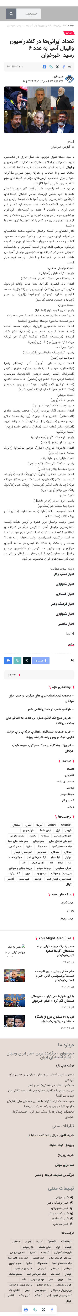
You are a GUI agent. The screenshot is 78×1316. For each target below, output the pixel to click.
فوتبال (68, 857)
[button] (51, 66)
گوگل (69, 884)
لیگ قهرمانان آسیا (36, 857)
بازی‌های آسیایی (63, 836)
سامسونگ (42, 847)
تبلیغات (45, 836)
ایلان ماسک (44, 830)
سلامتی (70, 788)
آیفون (28, 825)
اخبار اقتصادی (65, 594)
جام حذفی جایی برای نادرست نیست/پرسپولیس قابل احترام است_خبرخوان (54, 976)
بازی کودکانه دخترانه (42, 1135)
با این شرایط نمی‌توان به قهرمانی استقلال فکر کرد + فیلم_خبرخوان (52, 998)
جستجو (12, 675)
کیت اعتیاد (56, 1145)
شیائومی (41, 852)
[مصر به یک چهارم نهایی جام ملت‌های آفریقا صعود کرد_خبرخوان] (14, 950)
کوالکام (38, 879)
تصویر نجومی (17, 836)
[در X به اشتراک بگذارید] (57, 66)
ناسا (24, 863)
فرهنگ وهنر (67, 794)
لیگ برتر (55, 857)
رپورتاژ (70, 910)
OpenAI (51, 825)
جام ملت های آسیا (18, 841)
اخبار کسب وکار (64, 574)
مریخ (60, 863)
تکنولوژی (69, 775)
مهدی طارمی (38, 863)
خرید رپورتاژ (67, 919)
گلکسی (10, 879)
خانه (72, 25)
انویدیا (68, 830)
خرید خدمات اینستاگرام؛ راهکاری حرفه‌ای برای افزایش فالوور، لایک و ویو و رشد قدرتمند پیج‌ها (40, 1104)
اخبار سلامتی (66, 623)
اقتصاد (70, 769)
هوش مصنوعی (64, 868)
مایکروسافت (15, 857)
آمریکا (39, 825)
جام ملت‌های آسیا (62, 847)
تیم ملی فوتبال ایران (60, 841)
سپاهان (55, 852)
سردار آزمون (15, 847)
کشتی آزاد (14, 873)
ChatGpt (66, 825)
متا (70, 863)
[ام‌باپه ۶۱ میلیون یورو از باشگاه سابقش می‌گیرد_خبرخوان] (14, 1021)
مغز (51, 863)
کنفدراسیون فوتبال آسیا (59, 879)
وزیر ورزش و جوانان (61, 873)
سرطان (68, 852)
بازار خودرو (28, 830)
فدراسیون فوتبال (23, 852)
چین (27, 873)
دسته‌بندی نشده (65, 782)
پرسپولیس (40, 873)
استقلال (16, 825)
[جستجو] (11, 14)
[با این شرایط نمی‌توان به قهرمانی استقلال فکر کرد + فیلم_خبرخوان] (14, 1000)
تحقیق (33, 836)
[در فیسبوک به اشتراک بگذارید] (64, 66)
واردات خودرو (44, 868)
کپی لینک (24, 879)
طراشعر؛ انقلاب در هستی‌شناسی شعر (49, 709)
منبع (71, 644)
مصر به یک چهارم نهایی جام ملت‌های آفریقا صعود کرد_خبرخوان (55, 951)
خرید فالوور (67, 903)
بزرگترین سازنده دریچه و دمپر (54, 1174)
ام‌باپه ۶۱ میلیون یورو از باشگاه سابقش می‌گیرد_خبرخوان (54, 1019)
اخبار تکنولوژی (65, 584)
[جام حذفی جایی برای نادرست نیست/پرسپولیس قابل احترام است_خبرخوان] (14, 975)
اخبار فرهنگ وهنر (62, 603)
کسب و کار (68, 800)
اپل (58, 830)
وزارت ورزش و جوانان (20, 868)
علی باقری (58, 77)
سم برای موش (64, 1165)
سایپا (29, 847)
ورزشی (69, 32)
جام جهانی (38, 841)
